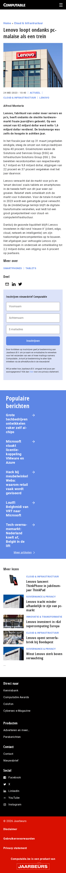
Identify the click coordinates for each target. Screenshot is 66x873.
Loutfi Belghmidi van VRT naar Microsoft (17, 509)
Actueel (35, 92)
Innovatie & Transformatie (44, 616)
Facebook (14, 777)
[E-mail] (7, 284)
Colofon (8, 704)
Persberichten (12, 737)
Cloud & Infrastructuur (28, 23)
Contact (8, 753)
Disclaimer (10, 829)
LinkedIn (13, 791)
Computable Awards (16, 697)
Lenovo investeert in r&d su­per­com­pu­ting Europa (43, 623)
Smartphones (12, 268)
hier (31, 372)
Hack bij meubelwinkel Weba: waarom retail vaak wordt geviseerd (17, 482)
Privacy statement (15, 848)
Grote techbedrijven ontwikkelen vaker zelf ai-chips (17, 423)
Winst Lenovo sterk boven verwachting (44, 656)
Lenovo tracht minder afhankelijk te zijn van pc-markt (44, 605)
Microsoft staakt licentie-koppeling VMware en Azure (15, 452)
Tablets (31, 268)
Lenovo (44, 97)
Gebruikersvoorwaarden (19, 838)
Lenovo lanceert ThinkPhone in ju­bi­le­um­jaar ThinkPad (43, 585)
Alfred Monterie (13, 105)
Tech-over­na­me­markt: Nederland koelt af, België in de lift (16, 535)
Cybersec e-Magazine (16, 710)
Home (7, 23)
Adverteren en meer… (16, 730)
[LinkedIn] (14, 284)
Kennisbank (10, 690)
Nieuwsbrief (11, 760)
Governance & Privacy (41, 596)
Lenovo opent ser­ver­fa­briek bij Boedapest (42, 639)
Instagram (14, 804)
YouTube (14, 797)
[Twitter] (20, 284)
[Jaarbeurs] (33, 865)
